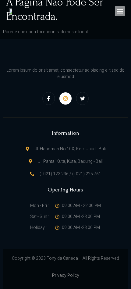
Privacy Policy (65, 275)
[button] (120, 11)
